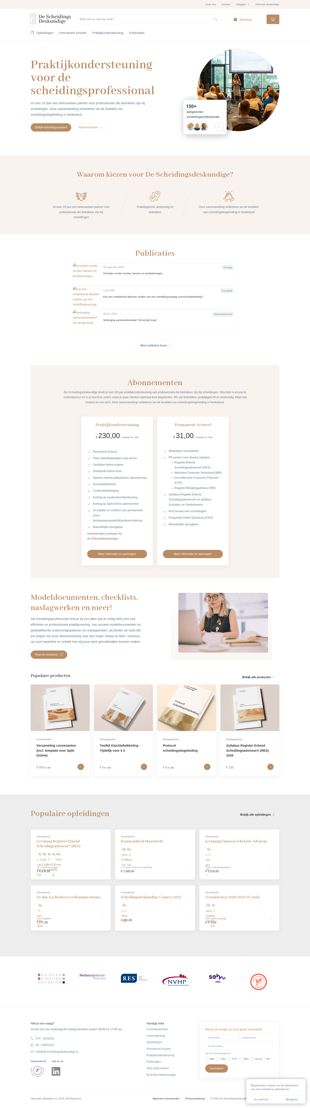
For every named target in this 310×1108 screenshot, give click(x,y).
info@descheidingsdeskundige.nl (57, 1051)
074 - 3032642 (45, 1038)
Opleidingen (44, 33)
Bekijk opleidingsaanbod (51, 127)
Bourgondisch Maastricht (142, 841)
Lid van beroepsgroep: (218, 1053)
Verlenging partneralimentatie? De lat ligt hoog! (129, 320)
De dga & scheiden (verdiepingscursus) (68, 897)
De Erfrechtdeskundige (161, 1074)
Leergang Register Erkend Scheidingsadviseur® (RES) (58, 844)
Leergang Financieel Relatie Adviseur (236, 841)
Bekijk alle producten (257, 677)
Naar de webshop (46, 654)
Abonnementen (89, 127)
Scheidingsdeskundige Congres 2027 (151, 897)
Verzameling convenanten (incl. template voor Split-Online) (56, 750)
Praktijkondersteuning (107, 33)
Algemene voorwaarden (166, 1098)
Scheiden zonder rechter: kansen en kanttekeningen (133, 273)
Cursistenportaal (157, 1029)
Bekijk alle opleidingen (256, 814)
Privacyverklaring (195, 1098)
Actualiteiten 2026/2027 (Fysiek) (232, 897)
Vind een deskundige (267, 4)
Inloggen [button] (241, 4)
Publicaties (137, 33)
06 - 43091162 (45, 1045)
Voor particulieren (158, 1068)
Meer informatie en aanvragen (117, 553)
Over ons (211, 4)
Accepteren (261, 1099)
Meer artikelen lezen (154, 345)
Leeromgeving (156, 1035)
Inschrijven (217, 1068)
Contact (226, 4)
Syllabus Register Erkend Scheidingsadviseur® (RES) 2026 (247, 750)
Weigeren (292, 1099)
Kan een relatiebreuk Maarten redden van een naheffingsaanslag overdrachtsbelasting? (153, 296)
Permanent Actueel (72, 33)
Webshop (245, 19)
